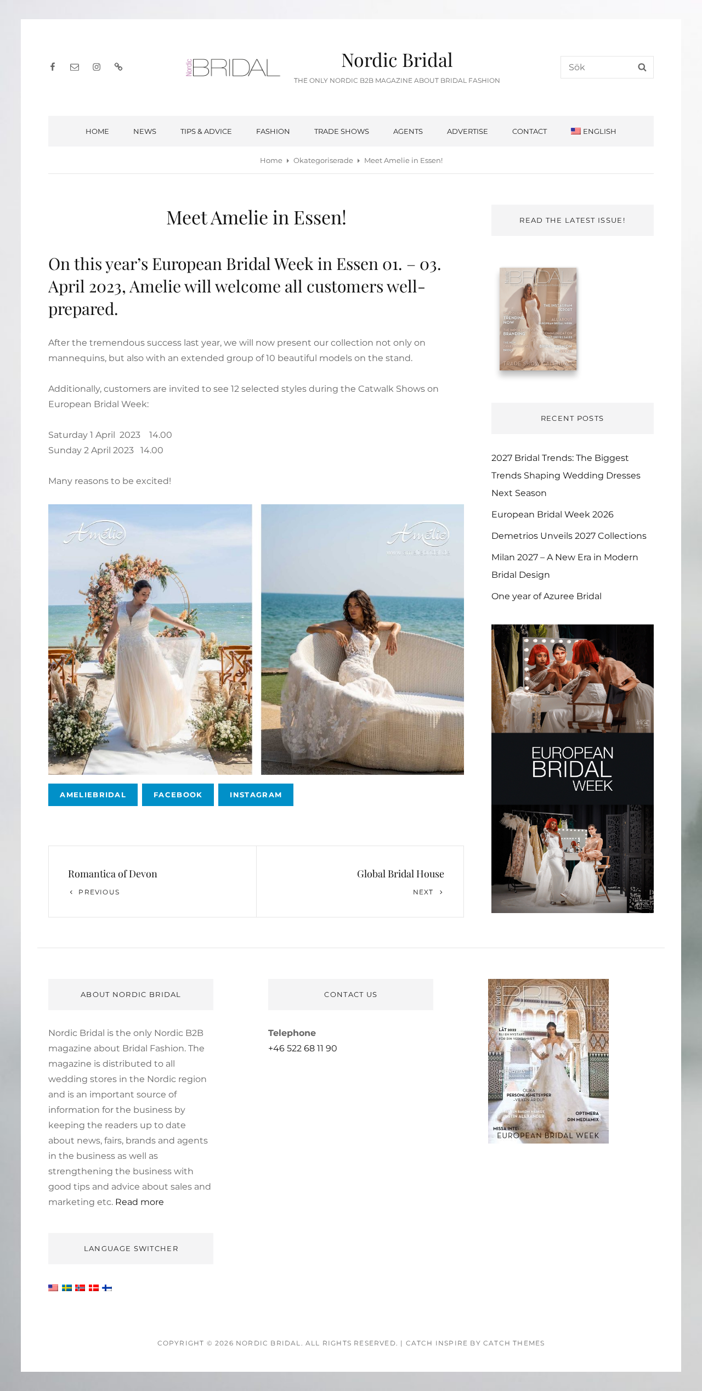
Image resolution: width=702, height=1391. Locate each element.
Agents (408, 131)
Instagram (256, 794)
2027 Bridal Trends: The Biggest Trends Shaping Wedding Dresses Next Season (566, 475)
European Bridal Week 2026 (552, 514)
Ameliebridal (93, 794)
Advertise (467, 131)
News (144, 131)
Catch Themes (514, 1343)
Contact (529, 131)
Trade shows (341, 131)
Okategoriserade (323, 160)
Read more (139, 1202)
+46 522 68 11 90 (302, 1048)
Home (97, 131)
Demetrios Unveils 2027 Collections (569, 536)
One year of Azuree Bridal (546, 596)
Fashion (273, 131)
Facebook (178, 794)
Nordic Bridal (397, 59)
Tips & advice (206, 131)
